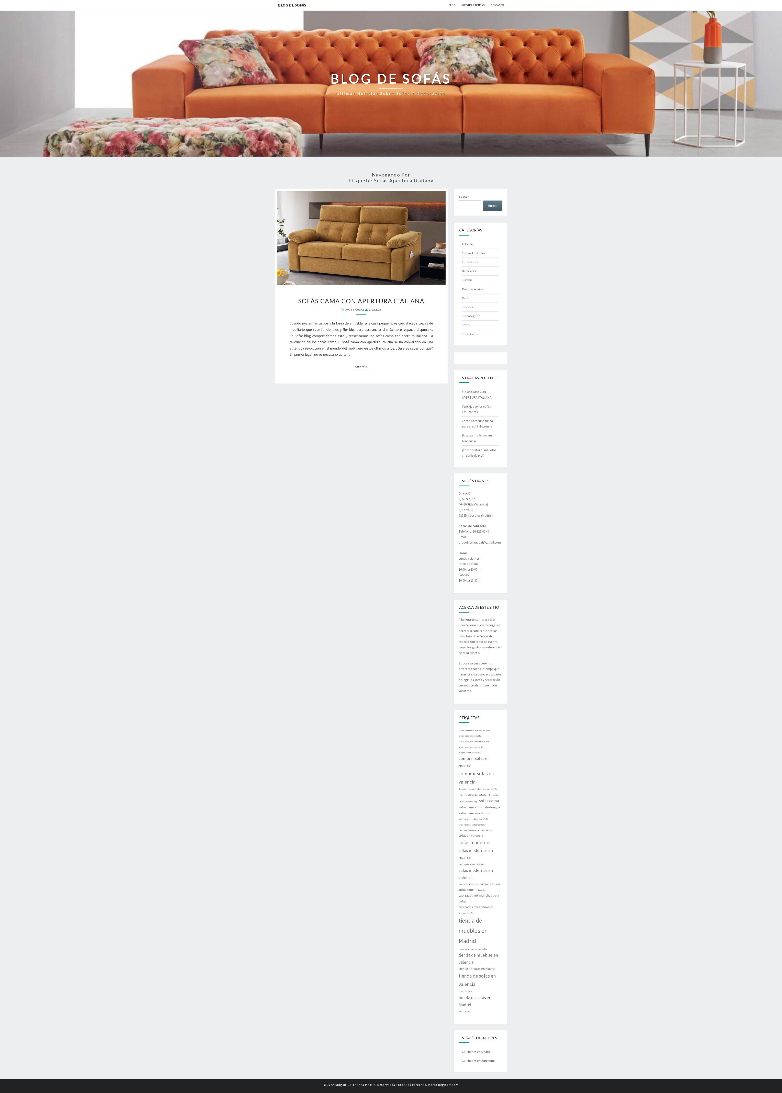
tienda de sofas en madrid (477, 968)
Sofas (466, 325)
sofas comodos (478, 824)
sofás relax (481, 890)
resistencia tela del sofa (475, 795)
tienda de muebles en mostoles (473, 949)
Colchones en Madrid (476, 1052)
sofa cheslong (471, 801)
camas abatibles (482, 730)
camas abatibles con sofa (470, 736)
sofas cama (489, 801)
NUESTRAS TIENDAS (473, 5)
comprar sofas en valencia (476, 777)
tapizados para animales (476, 907)
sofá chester (495, 884)
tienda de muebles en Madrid (473, 931)
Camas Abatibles (473, 253)
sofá (460, 884)
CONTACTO (497, 5)
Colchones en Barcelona (478, 1061)
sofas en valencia (471, 835)
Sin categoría (471, 316)
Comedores (470, 262)
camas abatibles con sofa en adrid (474, 741)
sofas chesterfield (480, 819)
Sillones (467, 307)
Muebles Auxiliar (473, 289)
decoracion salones (467, 789)
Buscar (464, 196)
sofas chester (464, 819)
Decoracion (470, 271)
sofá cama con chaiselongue (476, 884)
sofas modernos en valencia (476, 874)
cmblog (375, 309)
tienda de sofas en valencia (477, 980)
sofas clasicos (465, 824)
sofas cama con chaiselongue (479, 807)
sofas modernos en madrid (476, 854)
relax (461, 795)
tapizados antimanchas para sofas (479, 898)
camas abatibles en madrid (471, 747)
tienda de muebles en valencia (478, 958)
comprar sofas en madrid (474, 762)
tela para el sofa (466, 913)
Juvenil (467, 280)
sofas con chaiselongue (469, 830)
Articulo (467, 244)
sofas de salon (487, 830)
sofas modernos (475, 842)
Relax (466, 298)
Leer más (362, 366)
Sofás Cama (470, 334)
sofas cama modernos (474, 813)
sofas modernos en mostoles (471, 864)
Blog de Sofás (292, 5)
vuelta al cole (464, 1011)
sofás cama (466, 889)
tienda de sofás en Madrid (475, 1001)
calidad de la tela (466, 730)
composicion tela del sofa (470, 752)
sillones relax (494, 795)
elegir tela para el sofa (487, 789)
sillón (461, 801)
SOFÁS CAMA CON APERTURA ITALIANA (361, 301)
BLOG (452, 5)
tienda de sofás (465, 991)
